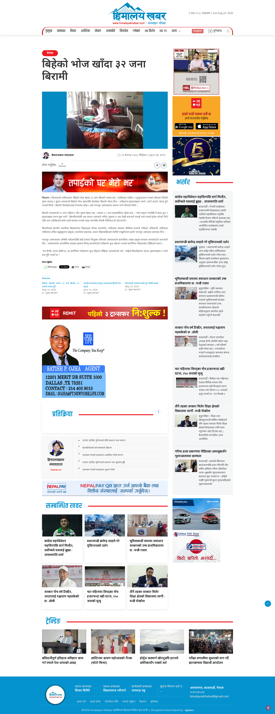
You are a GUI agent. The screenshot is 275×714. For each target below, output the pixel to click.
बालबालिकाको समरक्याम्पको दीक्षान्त (97, 447)
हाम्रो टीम (81, 701)
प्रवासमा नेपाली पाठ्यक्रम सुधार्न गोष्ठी (98, 469)
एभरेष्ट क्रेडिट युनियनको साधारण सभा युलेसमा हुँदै (103, 462)
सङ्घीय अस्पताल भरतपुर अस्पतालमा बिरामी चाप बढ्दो (102, 285)
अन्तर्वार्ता (110, 31)
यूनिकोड (154, 701)
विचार (73, 31)
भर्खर (183, 182)
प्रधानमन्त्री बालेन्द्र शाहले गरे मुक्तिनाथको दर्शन (103, 543)
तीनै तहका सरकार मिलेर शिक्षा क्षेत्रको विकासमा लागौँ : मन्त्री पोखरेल (147, 596)
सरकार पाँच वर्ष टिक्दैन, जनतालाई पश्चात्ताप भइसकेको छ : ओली (61, 596)
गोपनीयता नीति (111, 701)
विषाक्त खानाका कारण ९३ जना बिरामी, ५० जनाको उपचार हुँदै (60, 285)
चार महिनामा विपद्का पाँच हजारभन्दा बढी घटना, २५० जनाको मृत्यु (102, 596)
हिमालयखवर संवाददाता (63, 155)
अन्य (174, 31)
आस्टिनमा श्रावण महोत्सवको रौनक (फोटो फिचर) (111, 661)
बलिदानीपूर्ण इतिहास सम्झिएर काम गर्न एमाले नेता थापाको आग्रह (62, 661)
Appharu (189, 710)
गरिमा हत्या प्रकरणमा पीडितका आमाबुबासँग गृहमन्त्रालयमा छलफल (200, 454)
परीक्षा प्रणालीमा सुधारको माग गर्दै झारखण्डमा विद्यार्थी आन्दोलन (209, 661)
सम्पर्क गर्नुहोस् (128, 701)
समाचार (61, 31)
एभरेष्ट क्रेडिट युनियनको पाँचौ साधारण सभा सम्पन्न (103, 440)
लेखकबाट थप (55, 470)
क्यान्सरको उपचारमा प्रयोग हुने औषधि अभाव (141, 283)
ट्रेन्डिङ (53, 621)
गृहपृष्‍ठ (48, 31)
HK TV (163, 31)
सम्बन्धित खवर (64, 506)
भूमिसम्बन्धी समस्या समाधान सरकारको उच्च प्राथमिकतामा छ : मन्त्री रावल (147, 545)
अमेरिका (85, 31)
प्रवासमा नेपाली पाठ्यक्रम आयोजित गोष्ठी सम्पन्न (102, 454)
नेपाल (98, 31)
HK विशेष (150, 31)
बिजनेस (124, 31)
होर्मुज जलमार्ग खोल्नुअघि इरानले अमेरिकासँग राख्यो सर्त (159, 661)
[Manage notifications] (268, 707)
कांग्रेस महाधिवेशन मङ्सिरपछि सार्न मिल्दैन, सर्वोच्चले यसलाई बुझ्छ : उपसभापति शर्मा (58, 548)
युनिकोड (217, 31)
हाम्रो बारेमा (95, 701)
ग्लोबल (136, 31)
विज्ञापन (142, 701)
